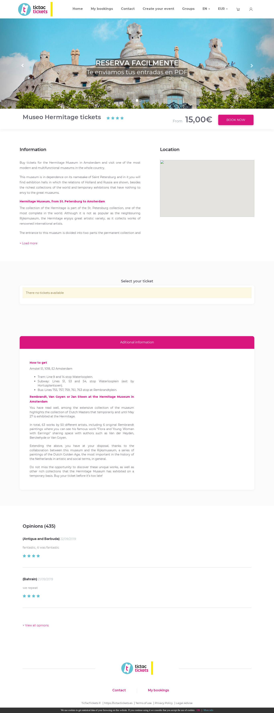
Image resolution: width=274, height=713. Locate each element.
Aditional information (137, 342)
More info (208, 710)
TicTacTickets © (91, 703)
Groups (188, 9)
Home (78, 9)
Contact (128, 9)
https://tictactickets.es (118, 703)
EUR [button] (222, 9)
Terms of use (144, 703)
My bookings (102, 9)
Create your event (158, 9)
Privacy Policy (164, 703)
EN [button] (205, 9)
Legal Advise (184, 703)
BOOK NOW (235, 120)
